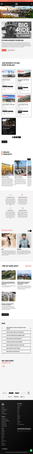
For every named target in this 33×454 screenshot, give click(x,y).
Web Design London (19, 452)
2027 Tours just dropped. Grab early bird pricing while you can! (16, 0)
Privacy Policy (4, 422)
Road (2, 442)
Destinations (19, 403)
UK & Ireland (19, 421)
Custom (3, 432)
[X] (5, 448)
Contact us (3, 408)
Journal (3, 412)
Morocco (18, 414)
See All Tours (4, 141)
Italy (18, 413)
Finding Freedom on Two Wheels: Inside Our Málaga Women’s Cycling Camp (23, 283)
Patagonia (18, 416)
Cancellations (3, 418)
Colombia (18, 406)
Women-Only (3, 445)
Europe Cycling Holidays (20, 424)
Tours (3, 428)
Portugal (18, 417)
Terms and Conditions (5, 419)
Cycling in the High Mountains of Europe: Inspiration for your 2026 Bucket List (8, 283)
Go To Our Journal (5, 314)
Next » (19, 137)
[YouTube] (4, 448)
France (18, 409)
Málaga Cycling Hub (11, 50)
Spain (18, 420)
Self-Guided (3, 443)
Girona (18, 410)
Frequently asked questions (5, 420)
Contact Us (4, 50)
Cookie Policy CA (4, 426)
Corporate (3, 431)
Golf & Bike (3, 436)
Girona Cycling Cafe (4, 409)
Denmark (18, 407)
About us (3, 406)
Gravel (2, 438)
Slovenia (18, 418)
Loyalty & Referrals (4, 413)
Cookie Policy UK (4, 423)
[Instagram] (2, 448)
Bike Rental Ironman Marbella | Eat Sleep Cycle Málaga (8, 304)
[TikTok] (7, 448)
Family (3, 435)
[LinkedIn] (3, 448)
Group (2, 439)
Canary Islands (19, 405)
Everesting (3, 434)
